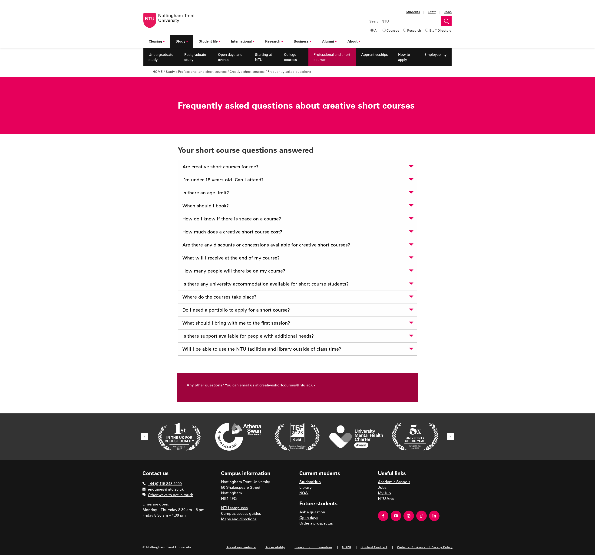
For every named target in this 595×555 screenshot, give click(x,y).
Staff (432, 12)
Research (414, 30)
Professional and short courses (332, 57)
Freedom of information (313, 547)
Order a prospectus (316, 523)
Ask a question (312, 511)
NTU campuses (234, 507)
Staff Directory (440, 30)
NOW (303, 492)
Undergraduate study (161, 57)
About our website (241, 547)
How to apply (404, 57)
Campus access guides (241, 513)
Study (180, 41)
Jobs (448, 12)
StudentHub (310, 481)
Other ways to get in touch (170, 494)
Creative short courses (247, 71)
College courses (290, 57)
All (376, 30)
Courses (393, 30)
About (352, 41)
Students (413, 12)
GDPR (346, 547)
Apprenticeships (374, 54)
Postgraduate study (195, 57)
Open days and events (230, 57)
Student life (208, 41)
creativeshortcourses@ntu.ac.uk (287, 384)
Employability (435, 54)
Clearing (155, 41)
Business (301, 41)
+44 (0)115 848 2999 (165, 483)
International (241, 41)
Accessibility (275, 547)
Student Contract (373, 547)
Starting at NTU (263, 57)
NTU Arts (386, 498)
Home (158, 71)
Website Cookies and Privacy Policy (425, 547)
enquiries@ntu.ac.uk (166, 489)
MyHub (384, 492)
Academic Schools (394, 481)
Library (305, 487)
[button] (144, 436)
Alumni (328, 41)
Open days (308, 517)
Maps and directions (239, 518)
